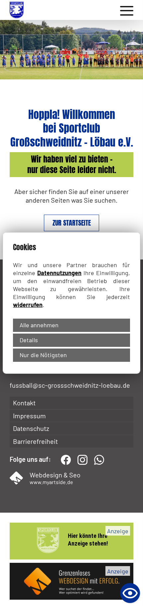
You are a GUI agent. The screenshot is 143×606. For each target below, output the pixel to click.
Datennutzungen (59, 272)
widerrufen (28, 304)
